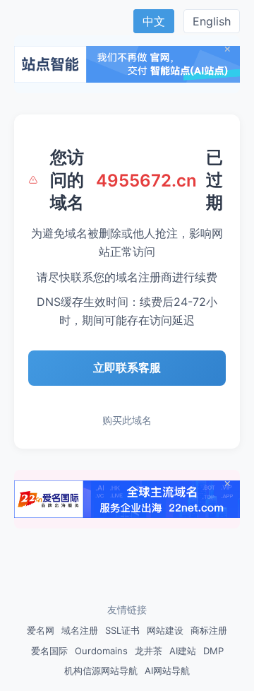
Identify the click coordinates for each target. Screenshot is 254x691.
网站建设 (165, 630)
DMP (213, 650)
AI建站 (182, 650)
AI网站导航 (167, 670)
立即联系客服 (127, 367)
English (212, 21)
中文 (154, 21)
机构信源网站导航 (101, 670)
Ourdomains (101, 650)
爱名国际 (49, 650)
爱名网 (40, 630)
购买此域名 (127, 420)
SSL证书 (122, 630)
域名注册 (79, 630)
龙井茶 (148, 650)
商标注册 (208, 630)
